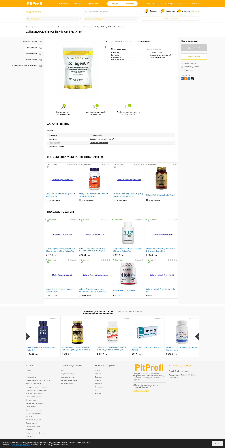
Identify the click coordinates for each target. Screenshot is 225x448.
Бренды (98, 380)
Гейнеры (29, 374)
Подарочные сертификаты (35, 433)
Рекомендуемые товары (68, 380)
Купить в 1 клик (194, 56)
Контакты (195, 3)
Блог (96, 390)
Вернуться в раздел (30, 41)
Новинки (63, 370)
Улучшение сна (31, 400)
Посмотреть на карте (141, 391)
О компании (99, 387)
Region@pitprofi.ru (183, 371)
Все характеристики (154, 49)
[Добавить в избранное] (106, 42)
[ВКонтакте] (182, 78)
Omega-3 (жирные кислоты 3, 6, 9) (38, 380)
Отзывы (98, 374)
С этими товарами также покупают (24, 66)
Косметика (29, 430)
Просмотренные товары (129, 311)
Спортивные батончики (34, 410)
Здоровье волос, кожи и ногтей (160, 55)
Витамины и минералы (33, 384)
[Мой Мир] (189, 78)
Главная (97, 370)
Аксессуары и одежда (33, 420)
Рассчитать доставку (191, 67)
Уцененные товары (66, 384)
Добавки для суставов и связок (36, 390)
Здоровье (98, 377)
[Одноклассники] (185, 78)
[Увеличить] (78, 69)
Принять (217, 443)
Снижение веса (31, 407)
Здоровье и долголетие (34, 393)
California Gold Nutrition (158, 57)
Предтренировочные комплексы (37, 387)
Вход (28, 12)
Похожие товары (31, 60)
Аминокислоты (31, 377)
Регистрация (36, 12)
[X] (192, 78)
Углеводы (29, 416)
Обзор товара (32, 47)
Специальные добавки (33, 426)
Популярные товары (67, 374)
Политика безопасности (21, 445)
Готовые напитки (31, 423)
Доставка (98, 384)
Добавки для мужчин (33, 397)
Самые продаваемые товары (98, 311)
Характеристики (31, 54)
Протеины (29, 370)
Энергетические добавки (34, 403)
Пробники (29, 436)
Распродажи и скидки (67, 377)
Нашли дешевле (190, 63)
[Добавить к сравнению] (106, 47)
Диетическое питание (33, 413)
